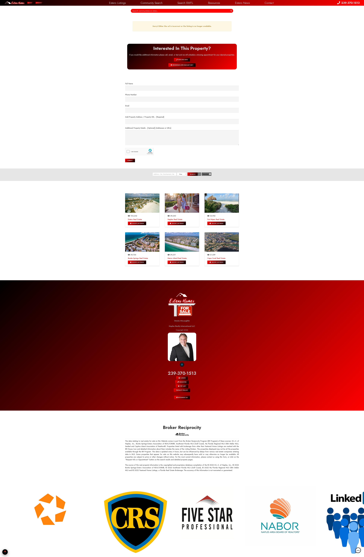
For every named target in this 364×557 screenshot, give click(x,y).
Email (127, 105)
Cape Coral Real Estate (216, 258)
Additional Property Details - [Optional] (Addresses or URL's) (148, 128)
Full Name (129, 83)
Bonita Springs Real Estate (138, 258)
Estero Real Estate (135, 219)
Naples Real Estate (175, 219)
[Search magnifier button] (231, 10)
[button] (196, 3)
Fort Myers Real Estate (215, 219)
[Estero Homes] (15, 3)
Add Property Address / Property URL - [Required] (144, 117)
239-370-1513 (182, 373)
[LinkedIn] (182, 364)
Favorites (206, 174)
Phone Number (131, 94)
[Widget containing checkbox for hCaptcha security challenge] (139, 151)
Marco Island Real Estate (177, 258)
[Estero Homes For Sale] (182, 305)
